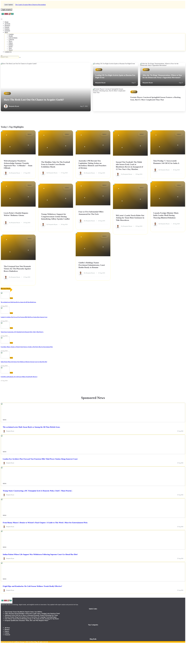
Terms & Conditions (13, 642)
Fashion (7, 29)
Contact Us (8, 52)
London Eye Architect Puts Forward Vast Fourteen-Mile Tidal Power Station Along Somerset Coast (24, 317)
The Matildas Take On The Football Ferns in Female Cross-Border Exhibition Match (55, 164)
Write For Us (4, 642)
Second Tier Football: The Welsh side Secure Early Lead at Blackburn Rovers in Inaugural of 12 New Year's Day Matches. (129, 165)
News (10, 41)
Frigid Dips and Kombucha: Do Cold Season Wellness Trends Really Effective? (19, 376)
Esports (7, 27)
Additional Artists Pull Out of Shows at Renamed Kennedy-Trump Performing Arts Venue (31, 615)
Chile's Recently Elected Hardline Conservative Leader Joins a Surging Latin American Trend (32, 613)
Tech (10, 48)
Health (11, 36)
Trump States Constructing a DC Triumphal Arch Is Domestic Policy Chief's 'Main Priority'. (22, 331)
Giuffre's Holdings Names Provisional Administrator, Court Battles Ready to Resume (92, 265)
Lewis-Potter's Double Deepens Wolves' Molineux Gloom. (16, 214)
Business (7, 25)
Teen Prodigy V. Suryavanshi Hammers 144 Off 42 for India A (166, 162)
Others (11, 43)
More (6, 32)
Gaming (11, 34)
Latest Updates (8, 4)
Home (6, 22)
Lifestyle (11, 39)
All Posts (7, 23)
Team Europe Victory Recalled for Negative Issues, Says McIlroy (23, 612)
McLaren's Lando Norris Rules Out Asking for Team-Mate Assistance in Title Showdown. (130, 217)
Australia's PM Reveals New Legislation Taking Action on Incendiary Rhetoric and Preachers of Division (92, 164)
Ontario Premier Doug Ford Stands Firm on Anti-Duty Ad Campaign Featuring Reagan (31, 617)
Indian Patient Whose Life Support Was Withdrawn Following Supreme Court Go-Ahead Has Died (24, 361)
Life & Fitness (13, 38)
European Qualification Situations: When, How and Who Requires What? (26, 620)
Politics (11, 44)
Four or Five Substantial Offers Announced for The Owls (91, 213)
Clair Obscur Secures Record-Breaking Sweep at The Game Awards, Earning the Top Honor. (32, 618)
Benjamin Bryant (14, 106)
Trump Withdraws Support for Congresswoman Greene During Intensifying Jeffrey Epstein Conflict (55, 216)
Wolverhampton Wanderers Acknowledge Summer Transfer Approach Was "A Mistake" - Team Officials (18, 164)
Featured (7, 30)
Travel (10, 50)
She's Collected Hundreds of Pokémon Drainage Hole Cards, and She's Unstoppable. (41, 4)
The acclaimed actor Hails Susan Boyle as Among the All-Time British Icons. (18, 302)
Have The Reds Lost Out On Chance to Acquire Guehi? (34, 99)
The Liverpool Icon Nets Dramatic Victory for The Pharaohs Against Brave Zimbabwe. (17, 268)
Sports (10, 46)
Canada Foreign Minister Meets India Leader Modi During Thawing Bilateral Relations (165, 215)
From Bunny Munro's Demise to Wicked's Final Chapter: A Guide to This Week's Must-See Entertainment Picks (27, 346)
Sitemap (22, 642)
